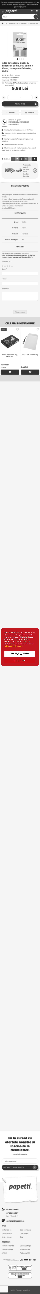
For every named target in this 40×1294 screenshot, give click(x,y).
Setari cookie (20, 660)
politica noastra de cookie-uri (13, 646)
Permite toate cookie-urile (20, 654)
